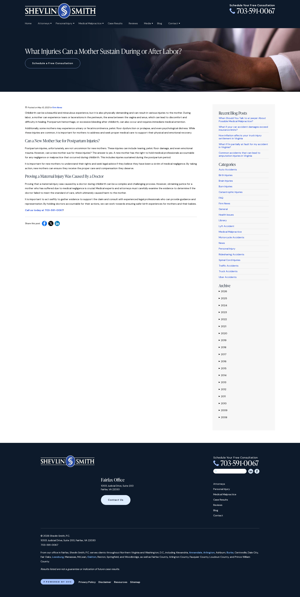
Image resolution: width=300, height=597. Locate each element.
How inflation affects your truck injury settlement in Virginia (240, 137)
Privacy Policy (87, 582)
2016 (222, 361)
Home (28, 23)
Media (147, 23)
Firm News (57, 107)
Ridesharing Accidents (231, 254)
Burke (230, 552)
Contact (173, 23)
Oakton (91, 557)
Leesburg (58, 557)
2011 (222, 396)
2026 (223, 291)
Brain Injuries (226, 180)
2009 (223, 410)
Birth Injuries (225, 175)
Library (223, 220)
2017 (222, 354)
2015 (222, 368)
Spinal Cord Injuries (229, 260)
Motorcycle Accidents (231, 237)
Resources (120, 582)
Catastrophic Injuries (230, 192)
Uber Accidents (228, 277)
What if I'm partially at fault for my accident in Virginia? (243, 146)
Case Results (115, 23)
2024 (223, 305)
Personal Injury (64, 23)
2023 (223, 312)
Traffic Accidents (228, 265)
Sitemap (135, 582)
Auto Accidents (228, 169)
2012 (222, 389)
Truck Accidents (228, 271)
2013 (222, 382)
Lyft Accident (226, 226)
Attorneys (44, 23)
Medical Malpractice (90, 23)
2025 (223, 298)
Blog (159, 23)
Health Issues (226, 214)
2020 (223, 333)
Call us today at (35, 210)
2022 (223, 319)
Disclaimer (104, 582)
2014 (223, 375)
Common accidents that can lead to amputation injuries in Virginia (239, 154)
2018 (222, 347)
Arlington (209, 552)
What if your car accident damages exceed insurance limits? (243, 128)
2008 (223, 417)
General (223, 209)
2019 (222, 340)
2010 (223, 403)
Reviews (133, 23)
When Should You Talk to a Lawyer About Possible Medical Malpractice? (242, 119)
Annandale (195, 552)
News (222, 243)
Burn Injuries (225, 186)
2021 (222, 326)
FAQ (221, 197)
